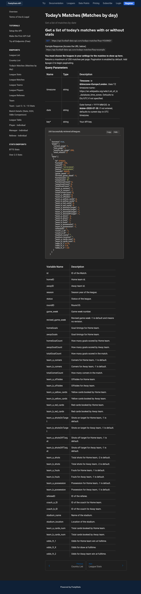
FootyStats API (14, 3)
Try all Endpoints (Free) (19, 41)
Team (11, 100)
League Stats (15, 74)
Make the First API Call (19, 36)
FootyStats (76, 587)
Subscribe (107, 3)
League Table (15, 120)
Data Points (84, 3)
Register (129, 3)
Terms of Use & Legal (19, 17)
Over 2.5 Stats (15, 155)
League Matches (17, 80)
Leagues (71, 3)
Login (118, 3)
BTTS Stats (14, 149)
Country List (14, 60)
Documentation (56, 3)
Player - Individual (17, 125)
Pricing (96, 3)
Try (43, 3)
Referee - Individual (18, 135)
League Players (16, 90)
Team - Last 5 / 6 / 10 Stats (22, 106)
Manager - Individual (18, 130)
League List (14, 55)
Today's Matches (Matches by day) (22, 67)
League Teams (16, 85)
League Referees (17, 95)
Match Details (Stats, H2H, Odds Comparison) (21, 113)
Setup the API (15, 31)
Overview (13, 11)
